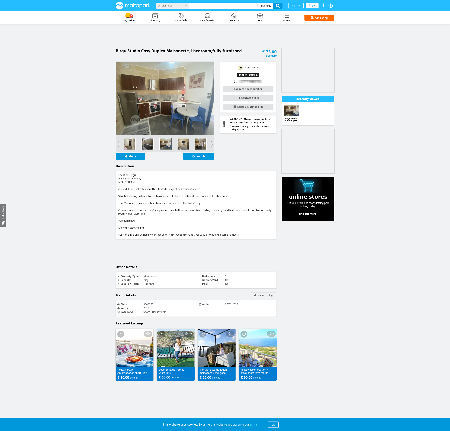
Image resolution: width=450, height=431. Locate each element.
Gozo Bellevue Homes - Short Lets (172, 371)
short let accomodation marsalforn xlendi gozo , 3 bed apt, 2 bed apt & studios (214, 371)
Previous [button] (122, 144)
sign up (296, 5)
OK (273, 424)
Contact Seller (250, 98)
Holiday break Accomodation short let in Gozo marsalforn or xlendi (132, 371)
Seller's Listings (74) (250, 106)
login (312, 5)
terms (254, 424)
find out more (307, 213)
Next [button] (208, 144)
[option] (165, 98)
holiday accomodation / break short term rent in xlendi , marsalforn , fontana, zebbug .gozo (254, 371)
